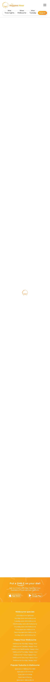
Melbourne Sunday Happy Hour (25, 660)
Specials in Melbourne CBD (25, 669)
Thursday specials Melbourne (25, 627)
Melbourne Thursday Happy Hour (25, 652)
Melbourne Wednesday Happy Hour (25, 649)
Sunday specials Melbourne (25, 635)
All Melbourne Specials (25, 615)
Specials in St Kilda (25, 674)
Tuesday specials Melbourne (25, 621)
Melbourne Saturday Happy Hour (25, 657)
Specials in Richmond (25, 672)
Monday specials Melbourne (25, 618)
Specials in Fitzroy (25, 677)
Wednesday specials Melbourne (25, 624)
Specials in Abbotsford (25, 680)
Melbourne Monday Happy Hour (25, 643)
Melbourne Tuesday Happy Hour (25, 646)
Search (42, 13)
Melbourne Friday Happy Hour (25, 655)
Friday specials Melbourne (25, 629)
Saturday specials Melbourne (25, 632)
